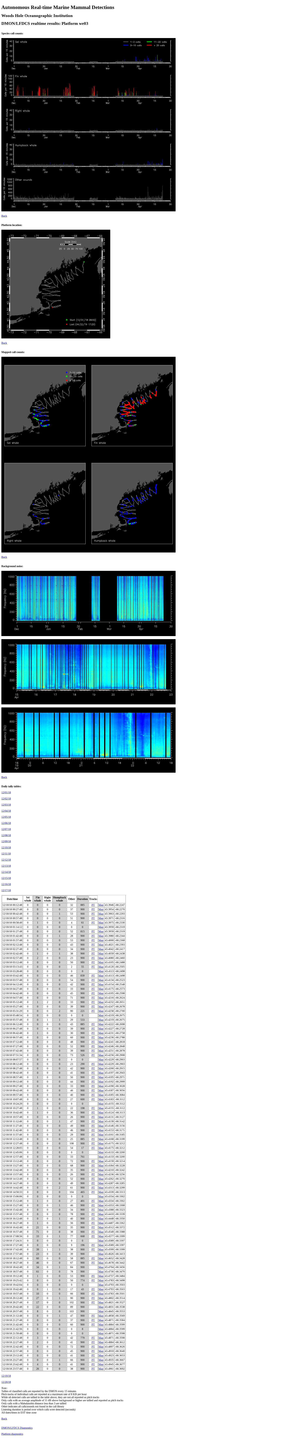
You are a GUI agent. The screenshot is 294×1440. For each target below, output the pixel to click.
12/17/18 (6, 890)
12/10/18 (6, 847)
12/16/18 (6, 884)
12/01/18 (6, 792)
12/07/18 (6, 829)
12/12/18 (6, 859)
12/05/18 (6, 816)
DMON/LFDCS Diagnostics (16, 1427)
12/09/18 (6, 841)
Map (101, 904)
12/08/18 (6, 835)
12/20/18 (6, 1382)
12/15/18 (6, 878)
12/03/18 (6, 804)
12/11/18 (6, 853)
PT (93, 904)
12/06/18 (6, 823)
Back (4, 215)
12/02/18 (6, 798)
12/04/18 (6, 810)
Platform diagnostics (12, 1434)
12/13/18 (6, 865)
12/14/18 (6, 872)
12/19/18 (6, 1375)
